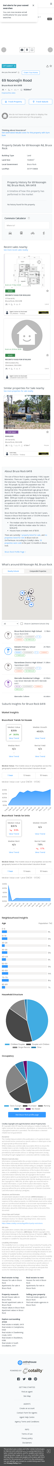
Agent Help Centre (27, 1417)
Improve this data (8, 93)
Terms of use (27, 1434)
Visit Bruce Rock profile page (27, 1114)
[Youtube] (29, 1379)
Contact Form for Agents (27, 1413)
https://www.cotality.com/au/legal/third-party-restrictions (22, 1223)
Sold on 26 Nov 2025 (13, 349)
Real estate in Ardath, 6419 (13, 1324)
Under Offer (9, 426)
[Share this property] (47, 66)
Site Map (27, 1396)
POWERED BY (15, 1370)
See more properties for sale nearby (18, 391)
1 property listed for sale (30, 535)
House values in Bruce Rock (13, 1307)
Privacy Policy (12, 1463)
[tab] (10, 775)
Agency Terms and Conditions (27, 1421)
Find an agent (27, 1391)
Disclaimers (27, 1442)
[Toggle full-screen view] (32, 49)
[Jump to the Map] (27, 49)
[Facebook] (18, 1379)
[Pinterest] (35, 1379)
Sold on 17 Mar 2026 (13, 285)
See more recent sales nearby (16, 250)
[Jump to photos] (21, 49)
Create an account (27, 1408)
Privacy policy (27, 1438)
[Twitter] (24, 1379)
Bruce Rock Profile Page (14, 552)
